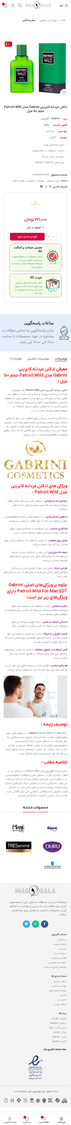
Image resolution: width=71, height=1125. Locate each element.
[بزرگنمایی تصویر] (64, 93)
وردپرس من (34, 1091)
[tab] (61, 359)
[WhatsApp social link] (46, 186)
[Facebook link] (50, 186)
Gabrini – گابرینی (50, 118)
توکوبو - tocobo (59, 1018)
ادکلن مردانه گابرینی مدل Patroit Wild (46, 390)
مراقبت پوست (60, 1004)
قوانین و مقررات (58, 958)
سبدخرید (62, 948)
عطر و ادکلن (29, 20)
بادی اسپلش (53, 181)
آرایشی (63, 995)
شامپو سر (61, 999)
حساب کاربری (59, 934)
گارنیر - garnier (59, 1036)
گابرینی (49, 771)
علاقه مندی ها (59, 944)
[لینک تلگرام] (41, 186)
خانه (63, 20)
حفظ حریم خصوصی (57, 962)
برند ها (62, 1013)
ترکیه (47, 125)
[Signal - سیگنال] (52, 829)
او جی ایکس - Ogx (57, 1027)
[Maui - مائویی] (19, 829)
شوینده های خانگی (57, 990)
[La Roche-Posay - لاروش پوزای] (52, 865)
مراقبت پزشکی (60, 981)
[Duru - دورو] (52, 847)
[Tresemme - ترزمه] (19, 847)
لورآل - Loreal (60, 1032)
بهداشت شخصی (48, 20)
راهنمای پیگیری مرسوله (55, 967)
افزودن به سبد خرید (27, 236)
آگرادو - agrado (59, 1041)
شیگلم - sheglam (58, 1023)
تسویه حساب (60, 953)
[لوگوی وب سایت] (38, 5)
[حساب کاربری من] (12, 5)
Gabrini (33, 733)
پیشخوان (61, 939)
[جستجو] (20, 5)
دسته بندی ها (58, 976)
